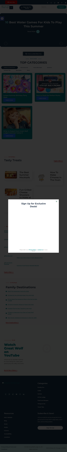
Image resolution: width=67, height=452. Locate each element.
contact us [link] (40, 249)
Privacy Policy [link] (32, 249)
